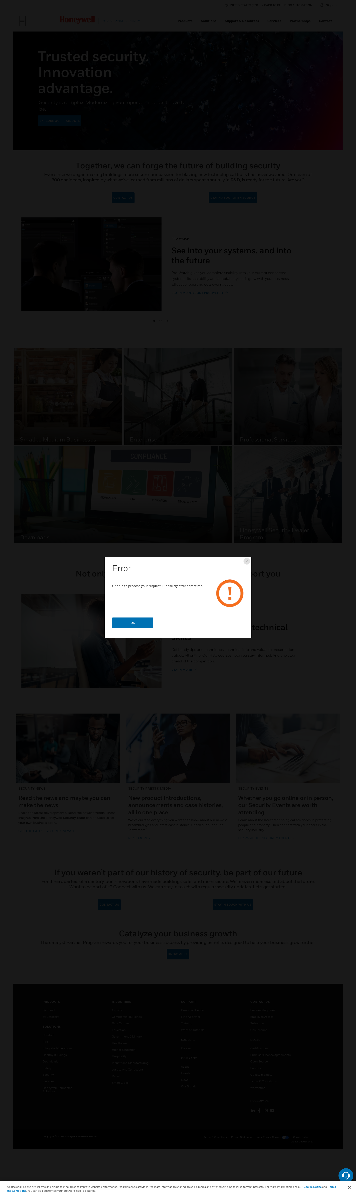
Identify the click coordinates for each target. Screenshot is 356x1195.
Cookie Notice (313, 1186)
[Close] (349, 1187)
